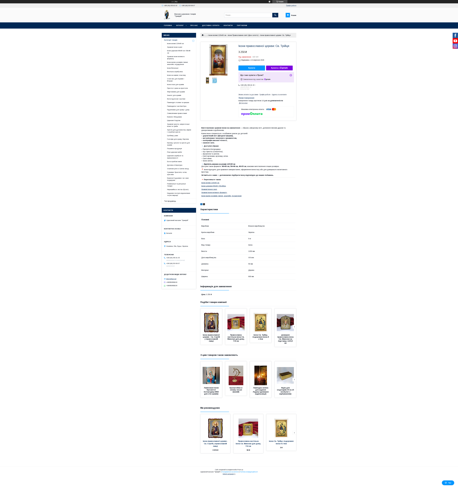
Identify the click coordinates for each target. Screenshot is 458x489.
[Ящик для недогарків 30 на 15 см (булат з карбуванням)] (285, 373)
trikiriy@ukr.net (171, 279)
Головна (168, 25)
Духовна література (174, 165)
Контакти (228, 25)
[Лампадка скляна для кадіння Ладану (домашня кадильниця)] (260, 373)
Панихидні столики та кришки (178, 102)
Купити (251, 68)
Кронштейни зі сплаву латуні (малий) (236, 390)
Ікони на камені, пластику (176, 75)
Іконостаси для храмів (175, 84)
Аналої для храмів (174, 95)
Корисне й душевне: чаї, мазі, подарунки (178, 179)
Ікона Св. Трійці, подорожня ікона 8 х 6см (260, 337)
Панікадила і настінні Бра (176, 106)
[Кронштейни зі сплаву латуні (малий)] (236, 373)
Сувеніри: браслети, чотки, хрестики (177, 173)
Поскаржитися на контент (230, 472)
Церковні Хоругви (173, 120)
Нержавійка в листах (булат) (178, 189)
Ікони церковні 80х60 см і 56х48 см (178, 52)
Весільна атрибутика (175, 72)
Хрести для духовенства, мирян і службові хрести (179, 131)
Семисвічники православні (177, 113)
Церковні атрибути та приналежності (175, 157)
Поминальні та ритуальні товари (176, 185)
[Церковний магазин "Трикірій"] (167, 19)
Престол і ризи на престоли (177, 88)
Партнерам (242, 25)
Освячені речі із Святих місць (178, 169)
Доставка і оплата (210, 25)
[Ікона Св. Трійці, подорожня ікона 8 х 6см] (260, 320)
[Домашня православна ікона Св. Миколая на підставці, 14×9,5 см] (285, 320)
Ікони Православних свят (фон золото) (243, 35)
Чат (449, 483)
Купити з (275, 68)
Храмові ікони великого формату (214, 192)
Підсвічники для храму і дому (178, 110)
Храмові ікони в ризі (209, 189)
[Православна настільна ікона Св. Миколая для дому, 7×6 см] (236, 320)
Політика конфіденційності (249, 472)
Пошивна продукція (174, 148)
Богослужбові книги (174, 161)
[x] (204, 205)
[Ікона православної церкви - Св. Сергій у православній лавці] (211, 320)
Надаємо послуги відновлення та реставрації (178, 194)
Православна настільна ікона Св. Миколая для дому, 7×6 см (236, 338)
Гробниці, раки (172, 135)
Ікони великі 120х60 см (217, 35)
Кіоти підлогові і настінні (176, 99)
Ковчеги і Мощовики (174, 117)
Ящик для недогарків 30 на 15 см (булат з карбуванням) (285, 391)
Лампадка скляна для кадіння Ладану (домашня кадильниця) (261, 391)
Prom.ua (240, 470)
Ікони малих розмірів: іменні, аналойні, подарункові (221, 196)
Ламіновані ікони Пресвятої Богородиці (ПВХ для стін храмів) (211, 391)
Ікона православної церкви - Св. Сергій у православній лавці (211, 338)
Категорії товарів (170, 40)
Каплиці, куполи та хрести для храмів (178, 144)
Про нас (194, 25)
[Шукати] (275, 15)
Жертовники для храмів (176, 92)
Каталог (180, 25)
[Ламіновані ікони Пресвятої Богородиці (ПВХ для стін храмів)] (211, 373)
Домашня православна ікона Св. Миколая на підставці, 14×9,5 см (285, 339)
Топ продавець (170, 201)
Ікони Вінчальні (172, 68)
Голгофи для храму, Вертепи (178, 139)
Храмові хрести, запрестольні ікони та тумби (178, 125)
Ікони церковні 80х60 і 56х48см (213, 186)
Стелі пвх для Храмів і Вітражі (175, 80)
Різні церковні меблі (174, 152)
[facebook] (201, 205)
